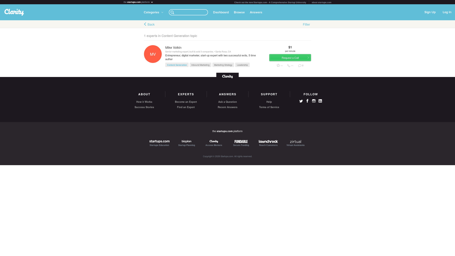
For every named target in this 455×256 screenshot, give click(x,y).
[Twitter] (301, 101)
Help (269, 101)
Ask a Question (227, 101)
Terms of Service (269, 107)
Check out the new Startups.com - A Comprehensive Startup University (270, 2)
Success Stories (144, 107)
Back (151, 24)
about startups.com (321, 2)
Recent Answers (227, 107)
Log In (447, 12)
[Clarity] (227, 76)
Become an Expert (186, 101)
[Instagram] (314, 101)
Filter (306, 24)
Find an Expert (186, 107)
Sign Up (430, 12)
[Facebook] (307, 101)
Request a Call (290, 58)
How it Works (144, 101)
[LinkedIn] (320, 101)
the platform (137, 1)
